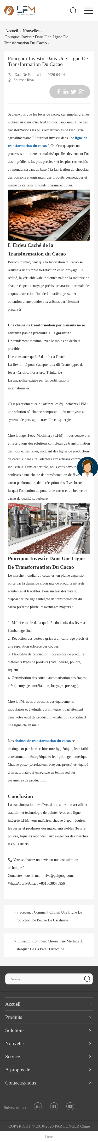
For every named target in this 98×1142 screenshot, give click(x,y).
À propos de (17, 1069)
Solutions (14, 1030)
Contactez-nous (20, 1083)
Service (12, 1056)
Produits (13, 1017)
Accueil (11, 31)
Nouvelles (31, 31)
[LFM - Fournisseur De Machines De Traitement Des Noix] (19, 10)
